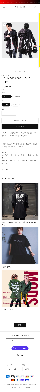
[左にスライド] (15, 71)
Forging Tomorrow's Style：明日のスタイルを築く (20, 223)
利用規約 (28, 387)
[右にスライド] (24, 71)
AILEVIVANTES (12, 384)
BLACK (6, 105)
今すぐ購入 (20, 126)
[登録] (31, 340)
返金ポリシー (32, 384)
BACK (20, 325)
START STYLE (7, 267)
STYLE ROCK (6, 309)
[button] (4, 7)
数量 (3, 109)
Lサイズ (18, 96)
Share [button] (6, 170)
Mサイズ (6, 96)
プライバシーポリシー (18, 387)
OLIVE (16, 105)
